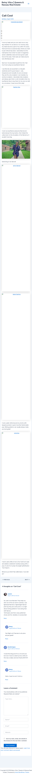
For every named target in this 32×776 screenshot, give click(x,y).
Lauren (10, 594)
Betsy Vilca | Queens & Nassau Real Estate (13, 3)
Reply (5, 618)
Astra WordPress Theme (22, 772)
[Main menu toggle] (28, 3)
